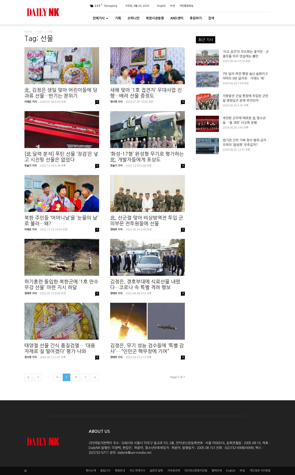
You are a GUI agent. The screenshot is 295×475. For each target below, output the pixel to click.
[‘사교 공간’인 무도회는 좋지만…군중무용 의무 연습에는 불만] (207, 57)
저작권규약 (173, 470)
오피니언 (133, 18)
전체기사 (99, 18)
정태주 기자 (116, 229)
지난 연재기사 (137, 470)
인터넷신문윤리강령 (195, 470)
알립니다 (105, 470)
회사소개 (91, 470)
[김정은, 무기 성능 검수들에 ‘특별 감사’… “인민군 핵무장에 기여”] (147, 321)
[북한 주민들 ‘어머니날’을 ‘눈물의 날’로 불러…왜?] (61, 193)
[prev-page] (28, 377)
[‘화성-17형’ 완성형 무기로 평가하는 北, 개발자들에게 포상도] (147, 129)
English (161, 6)
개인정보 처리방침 (260, 470)
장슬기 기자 (30, 165)
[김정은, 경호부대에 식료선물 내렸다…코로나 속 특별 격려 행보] (147, 257)
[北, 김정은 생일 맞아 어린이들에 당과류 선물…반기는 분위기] (61, 65)
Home (28, 31)
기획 (118, 18)
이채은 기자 (30, 102)
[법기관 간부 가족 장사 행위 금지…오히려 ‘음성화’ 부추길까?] (207, 146)
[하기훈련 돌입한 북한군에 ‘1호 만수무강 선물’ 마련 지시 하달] (61, 257)
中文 (172, 6)
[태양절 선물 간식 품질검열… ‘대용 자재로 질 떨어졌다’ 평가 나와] (61, 321)
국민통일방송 (186, 6)
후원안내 (120, 470)
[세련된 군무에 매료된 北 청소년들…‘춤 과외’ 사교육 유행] (207, 124)
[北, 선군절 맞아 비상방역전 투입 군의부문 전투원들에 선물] (147, 193)
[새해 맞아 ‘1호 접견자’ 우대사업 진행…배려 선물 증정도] (147, 65)
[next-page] (95, 377)
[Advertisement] (233, 208)
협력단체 (217, 470)
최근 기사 (205, 40)
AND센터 (176, 18)
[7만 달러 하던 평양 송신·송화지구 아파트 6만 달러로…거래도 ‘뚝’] (207, 79)
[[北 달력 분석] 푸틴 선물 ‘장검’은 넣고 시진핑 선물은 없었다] (61, 129)
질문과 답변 (156, 470)
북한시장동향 (155, 18)
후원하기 (196, 18)
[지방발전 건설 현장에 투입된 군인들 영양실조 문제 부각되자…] (207, 102)
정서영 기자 (116, 102)
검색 (211, 18)
